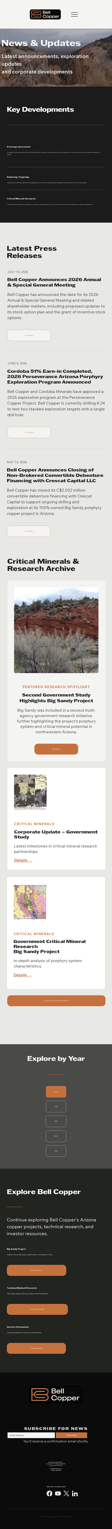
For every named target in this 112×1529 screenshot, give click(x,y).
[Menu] (74, 14)
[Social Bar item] (58, 1493)
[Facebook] (49, 1493)
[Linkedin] (75, 1493)
